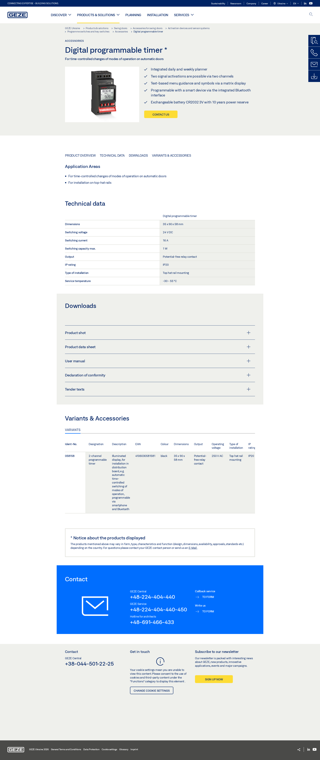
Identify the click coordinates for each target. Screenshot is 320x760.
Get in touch (140, 652)
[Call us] (314, 52)
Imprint (134, 749)
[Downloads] (314, 76)
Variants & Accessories (171, 155)
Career (264, 3)
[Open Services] (192, 15)
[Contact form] (314, 64)
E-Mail (193, 547)
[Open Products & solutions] (118, 15)
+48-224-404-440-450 (158, 609)
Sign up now (214, 679)
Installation (157, 15)
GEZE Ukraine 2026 (39, 749)
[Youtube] (310, 3)
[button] (280, 3)
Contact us (160, 114)
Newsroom (235, 3)
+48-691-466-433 (152, 622)
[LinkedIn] (305, 3)
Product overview (80, 155)
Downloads (138, 155)
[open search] (311, 14)
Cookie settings (109, 749)
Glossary (123, 749)
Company (251, 3)
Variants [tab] (72, 430)
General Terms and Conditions (66, 749)
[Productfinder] (314, 41)
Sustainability (218, 3)
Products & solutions (96, 15)
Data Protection (91, 749)
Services (181, 15)
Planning (133, 15)
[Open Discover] (69, 15)
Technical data (112, 155)
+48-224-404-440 (152, 597)
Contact (71, 652)
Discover (59, 15)
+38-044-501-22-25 (89, 664)
